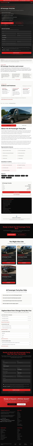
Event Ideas (18, 417)
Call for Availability (18, 23)
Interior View (24, 125)
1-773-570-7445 (23, 0)
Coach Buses (19, 416)
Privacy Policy (15, 444)
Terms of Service (20, 444)
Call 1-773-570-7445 (16, 194)
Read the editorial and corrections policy (7, 99)
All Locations (19, 439)
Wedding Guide (19, 420)
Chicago (18, 429)
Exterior (6, 255)
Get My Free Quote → (16, 52)
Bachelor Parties (3, 429)
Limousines (18, 415)
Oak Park (18, 437)
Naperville (18, 430)
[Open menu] (31, 2)
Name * (4, 361)
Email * (18, 361)
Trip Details (4, 378)
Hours (17, 371)
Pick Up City (4, 374)
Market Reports (19, 424)
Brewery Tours (3, 436)
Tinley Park (18, 438)
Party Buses (6, 103)
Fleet (3, 103)
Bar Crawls (2, 439)
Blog (18, 418)
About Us (18, 419)
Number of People (5, 371)
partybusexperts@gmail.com (19, 54)
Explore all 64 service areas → (4, 338)
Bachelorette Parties (3, 430)
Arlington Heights (19, 436)
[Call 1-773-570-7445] (30, 2)
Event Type (4, 364)
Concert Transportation (4, 437)
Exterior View (9, 125)
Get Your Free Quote (12, 404)
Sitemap (31, 443)
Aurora (18, 431)
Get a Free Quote (16, 192)
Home (1, 103)
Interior (13, 255)
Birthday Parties (3, 432)
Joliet (18, 432)
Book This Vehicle (11, 234)
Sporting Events (3, 438)
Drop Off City (18, 374)
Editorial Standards (19, 425)
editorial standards (18, 79)
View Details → (9, 262)
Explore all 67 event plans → (4, 329)
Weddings (2, 431)
